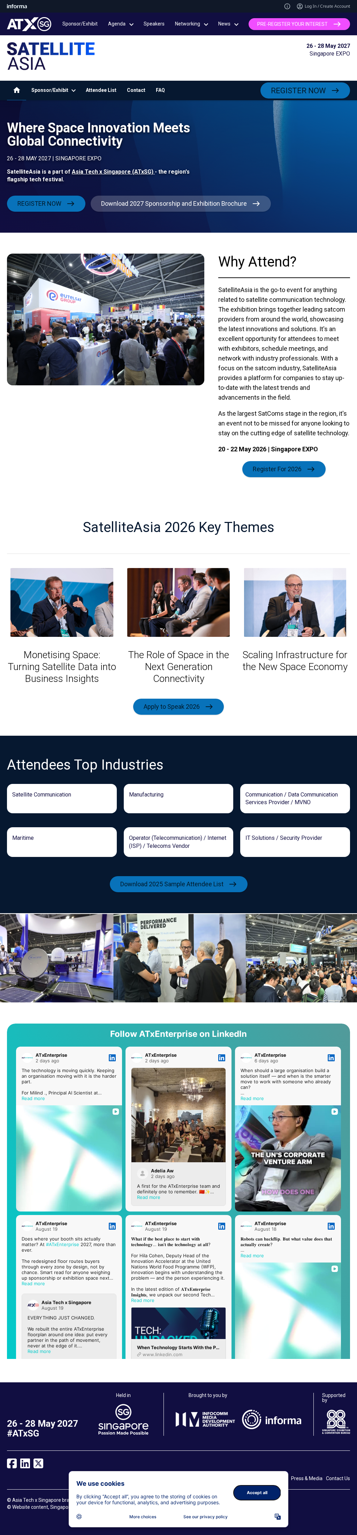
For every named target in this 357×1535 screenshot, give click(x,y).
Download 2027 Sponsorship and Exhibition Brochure (174, 203)
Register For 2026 (277, 469)
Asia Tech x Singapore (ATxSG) (113, 171)
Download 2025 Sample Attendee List (171, 884)
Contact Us (338, 1478)
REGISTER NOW (298, 90)
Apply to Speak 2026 (172, 706)
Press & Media (306, 1478)
